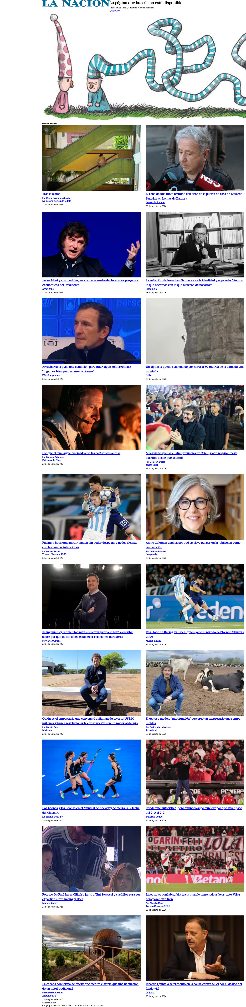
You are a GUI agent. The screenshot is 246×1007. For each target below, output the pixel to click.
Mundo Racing (153, 641)
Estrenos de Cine (51, 460)
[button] (91, 158)
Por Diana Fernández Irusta (56, 198)
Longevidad (152, 554)
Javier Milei (48, 289)
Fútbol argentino (51, 375)
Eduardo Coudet (154, 817)
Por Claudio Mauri (155, 903)
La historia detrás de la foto (56, 201)
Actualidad (151, 730)
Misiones (47, 730)
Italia (148, 375)
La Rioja (150, 993)
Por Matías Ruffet (51, 551)
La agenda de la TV (52, 817)
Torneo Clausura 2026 (54, 554)
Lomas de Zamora (155, 203)
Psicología (151, 289)
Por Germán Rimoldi (52, 992)
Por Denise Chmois (155, 461)
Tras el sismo (51, 194)
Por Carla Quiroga (51, 640)
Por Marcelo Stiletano (53, 457)
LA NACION (115, 10)
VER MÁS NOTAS (49, 1003)
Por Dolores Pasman (156, 551)
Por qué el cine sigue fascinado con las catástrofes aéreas (81, 453)
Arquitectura (49, 996)
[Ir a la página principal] (76, 5)
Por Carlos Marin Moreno (158, 727)
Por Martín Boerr (50, 727)
